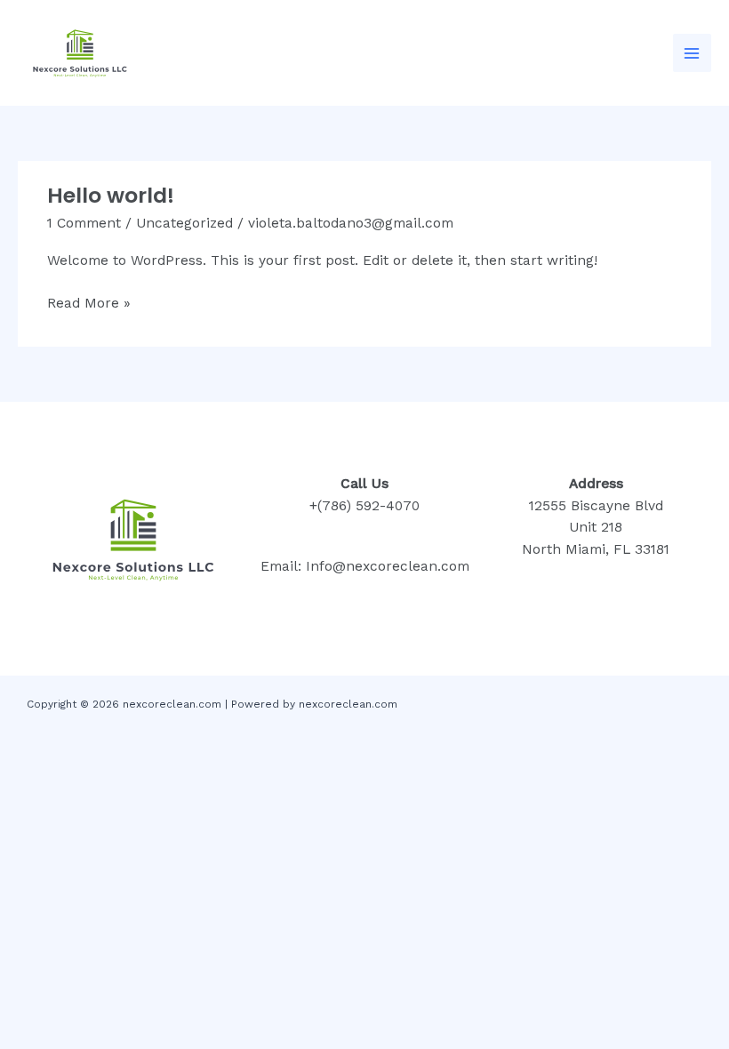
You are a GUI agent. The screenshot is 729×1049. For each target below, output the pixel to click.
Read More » (89, 301)
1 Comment (84, 223)
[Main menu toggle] (692, 53)
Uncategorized (184, 223)
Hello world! (110, 195)
